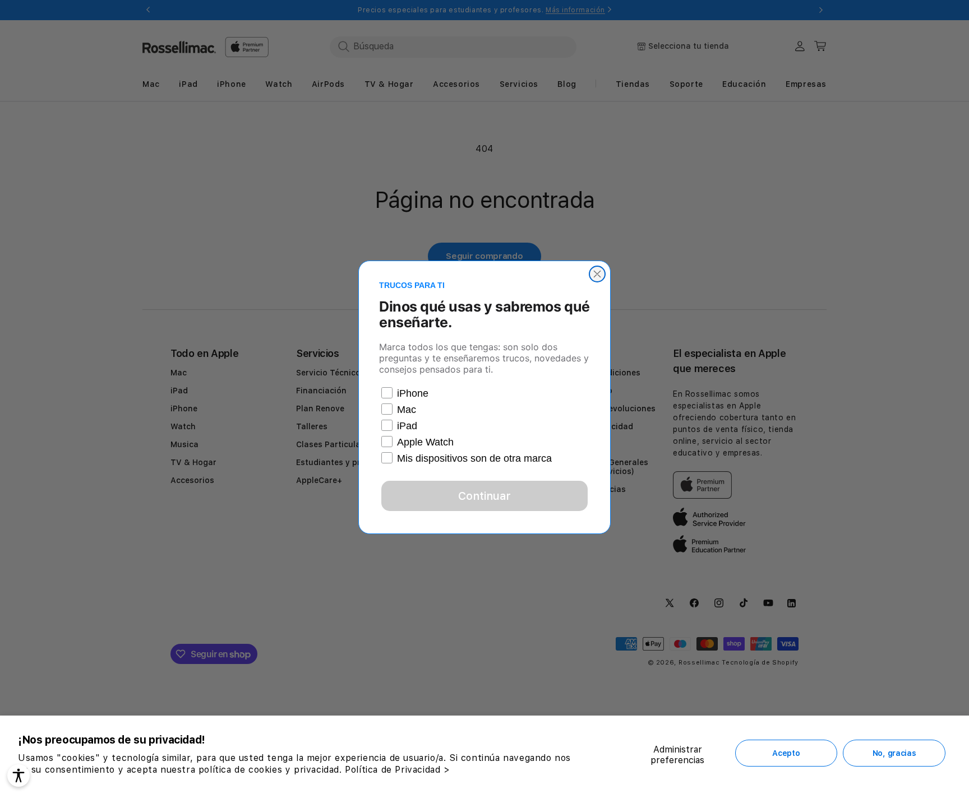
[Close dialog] (597, 274)
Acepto (786, 753)
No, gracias (894, 753)
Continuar (484, 496)
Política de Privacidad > (397, 769)
